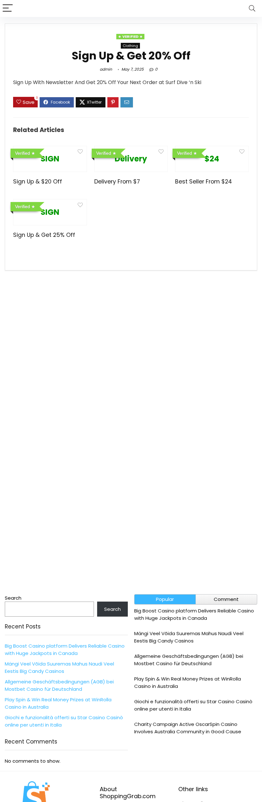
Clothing (130, 45)
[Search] (252, 8)
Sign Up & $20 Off (37, 181)
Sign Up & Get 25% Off (44, 235)
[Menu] (7, 8)
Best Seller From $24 (203, 181)
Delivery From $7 (117, 181)
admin (106, 69)
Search (13, 598)
